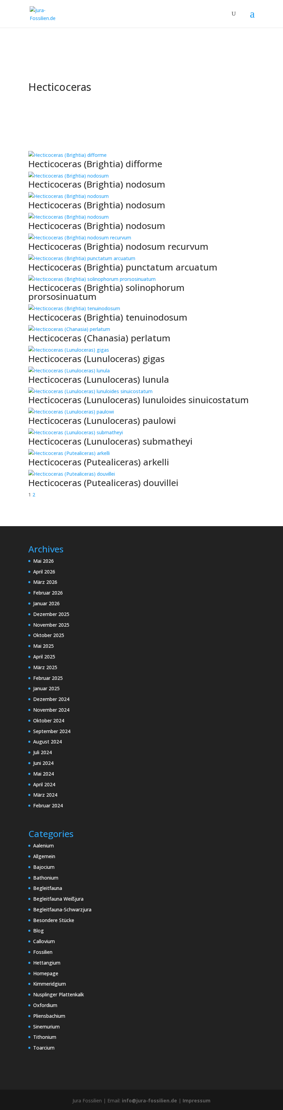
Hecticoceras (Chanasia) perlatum (99, 338)
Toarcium (44, 1047)
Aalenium (43, 845)
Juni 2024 (43, 763)
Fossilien (42, 952)
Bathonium (45, 877)
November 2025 (51, 625)
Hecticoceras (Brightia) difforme (95, 164)
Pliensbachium (49, 1016)
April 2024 (44, 784)
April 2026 (44, 571)
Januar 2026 (46, 603)
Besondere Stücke (53, 920)
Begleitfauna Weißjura (58, 898)
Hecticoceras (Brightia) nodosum (96, 184)
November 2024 (51, 709)
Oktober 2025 (48, 635)
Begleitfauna (47, 888)
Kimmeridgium (49, 983)
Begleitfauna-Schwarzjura (62, 909)
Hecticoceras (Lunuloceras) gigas (96, 358)
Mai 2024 (43, 773)
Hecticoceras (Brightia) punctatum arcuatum (122, 267)
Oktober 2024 (48, 720)
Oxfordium (45, 1005)
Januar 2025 (46, 688)
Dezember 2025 (51, 614)
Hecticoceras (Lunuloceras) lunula (98, 379)
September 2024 (51, 731)
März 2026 (45, 582)
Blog (38, 930)
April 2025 (44, 656)
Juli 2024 (42, 752)
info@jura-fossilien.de (149, 1100)
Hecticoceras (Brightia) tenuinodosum (107, 317)
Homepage (45, 973)
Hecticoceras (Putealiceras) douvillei (103, 482)
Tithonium (44, 1037)
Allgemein (44, 856)
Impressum (197, 1100)
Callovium (44, 941)
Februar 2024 (48, 805)
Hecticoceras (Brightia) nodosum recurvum (118, 246)
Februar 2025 (48, 678)
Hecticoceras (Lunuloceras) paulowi (102, 420)
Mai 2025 (43, 646)
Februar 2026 (48, 592)
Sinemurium (46, 1026)
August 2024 (47, 741)
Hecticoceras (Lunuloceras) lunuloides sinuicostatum (138, 399)
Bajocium (44, 867)
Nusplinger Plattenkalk (58, 994)
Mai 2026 (43, 561)
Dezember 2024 (51, 699)
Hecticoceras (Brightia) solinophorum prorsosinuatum (106, 292)
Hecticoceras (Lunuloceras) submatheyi (110, 441)
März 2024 (45, 794)
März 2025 (45, 667)
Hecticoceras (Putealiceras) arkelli (98, 462)
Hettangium (46, 962)
